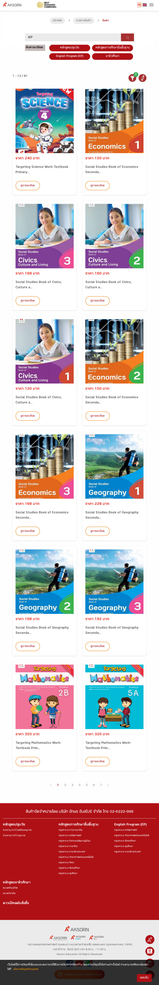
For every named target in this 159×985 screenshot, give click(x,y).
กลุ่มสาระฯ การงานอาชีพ (70, 830)
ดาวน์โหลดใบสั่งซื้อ (16, 903)
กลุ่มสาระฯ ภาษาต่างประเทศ (72, 852)
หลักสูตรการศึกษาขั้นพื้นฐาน (113, 48)
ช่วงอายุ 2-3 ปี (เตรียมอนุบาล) (17, 830)
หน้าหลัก (57, 21)
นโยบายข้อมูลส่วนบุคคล (25, 969)
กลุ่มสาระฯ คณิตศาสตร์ (70, 836)
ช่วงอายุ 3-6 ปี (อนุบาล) (14, 836)
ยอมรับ (144, 978)
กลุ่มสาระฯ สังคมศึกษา (69, 868)
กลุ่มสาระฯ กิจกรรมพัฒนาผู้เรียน (74, 841)
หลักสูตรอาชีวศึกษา (16, 882)
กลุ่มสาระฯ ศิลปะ (66, 863)
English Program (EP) (69, 56)
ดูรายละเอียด (28, 186)
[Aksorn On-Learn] (149, 951)
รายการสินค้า (83, 21)
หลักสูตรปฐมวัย (14, 825)
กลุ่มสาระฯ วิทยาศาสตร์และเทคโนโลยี (76, 857)
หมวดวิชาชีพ (9, 894)
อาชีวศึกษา (112, 56)
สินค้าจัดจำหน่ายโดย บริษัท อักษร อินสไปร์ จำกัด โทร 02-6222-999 (79, 812)
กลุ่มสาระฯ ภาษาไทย (68, 847)
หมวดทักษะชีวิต (10, 888)
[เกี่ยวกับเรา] (149, 939)
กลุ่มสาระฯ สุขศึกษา (68, 874)
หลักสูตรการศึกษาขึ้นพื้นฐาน (79, 825)
